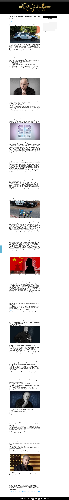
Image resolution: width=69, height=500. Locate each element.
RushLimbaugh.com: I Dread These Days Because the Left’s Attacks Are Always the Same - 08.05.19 (25, 491)
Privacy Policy (35, 499)
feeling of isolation (13, 310)
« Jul (43, 31)
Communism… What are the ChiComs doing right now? (16, 277)
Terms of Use (31, 499)
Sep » (45, 31)
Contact (39, 499)
